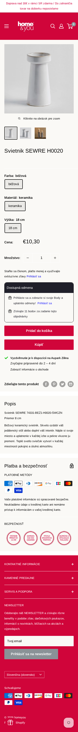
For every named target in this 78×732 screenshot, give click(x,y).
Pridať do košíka (39, 331)
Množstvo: (12, 258)
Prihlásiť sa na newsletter (31, 654)
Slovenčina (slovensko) (21, 674)
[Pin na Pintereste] (54, 384)
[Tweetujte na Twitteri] (62, 384)
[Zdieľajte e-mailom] (71, 384)
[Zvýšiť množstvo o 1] (55, 257)
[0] (70, 26)
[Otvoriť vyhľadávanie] (52, 26)
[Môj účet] (61, 26)
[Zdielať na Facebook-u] (46, 384)
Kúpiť (39, 344)
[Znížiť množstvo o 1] (27, 257)
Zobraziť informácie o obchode (29, 369)
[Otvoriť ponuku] (6, 26)
